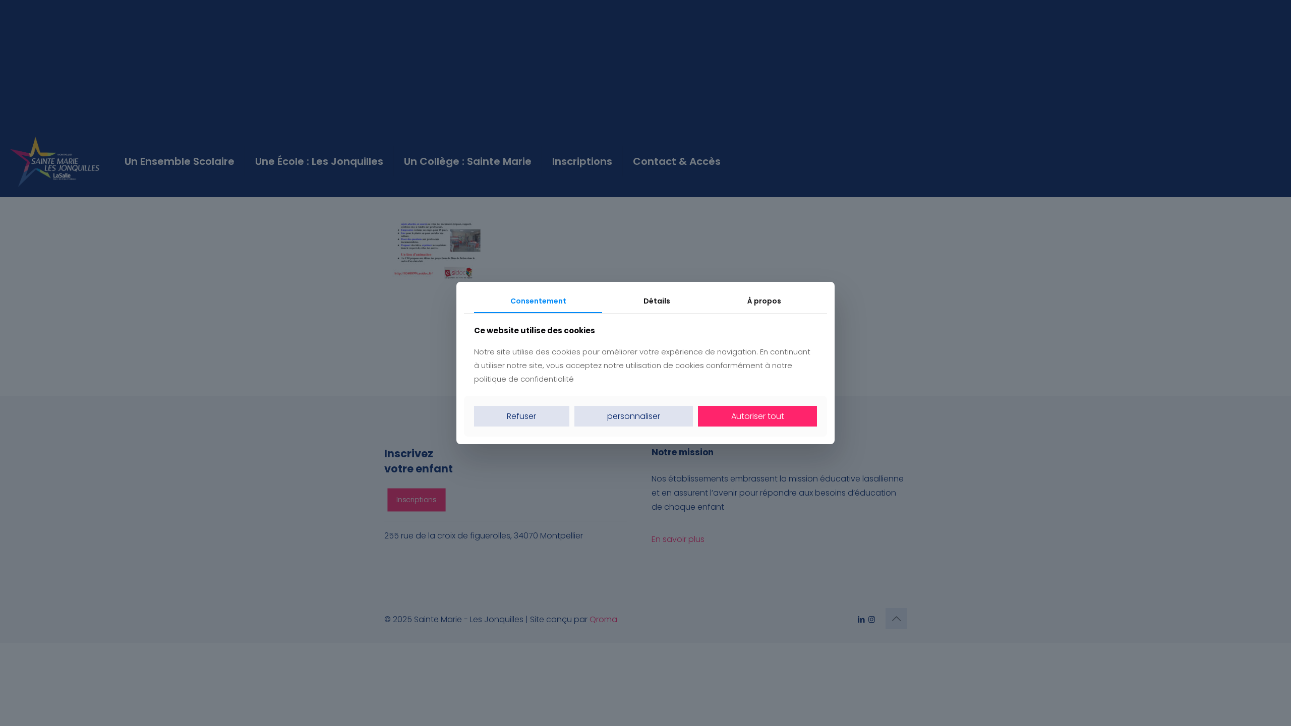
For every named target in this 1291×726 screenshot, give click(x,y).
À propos (764, 301)
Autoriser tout (757, 416)
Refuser (521, 416)
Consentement (538, 301)
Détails (656, 301)
